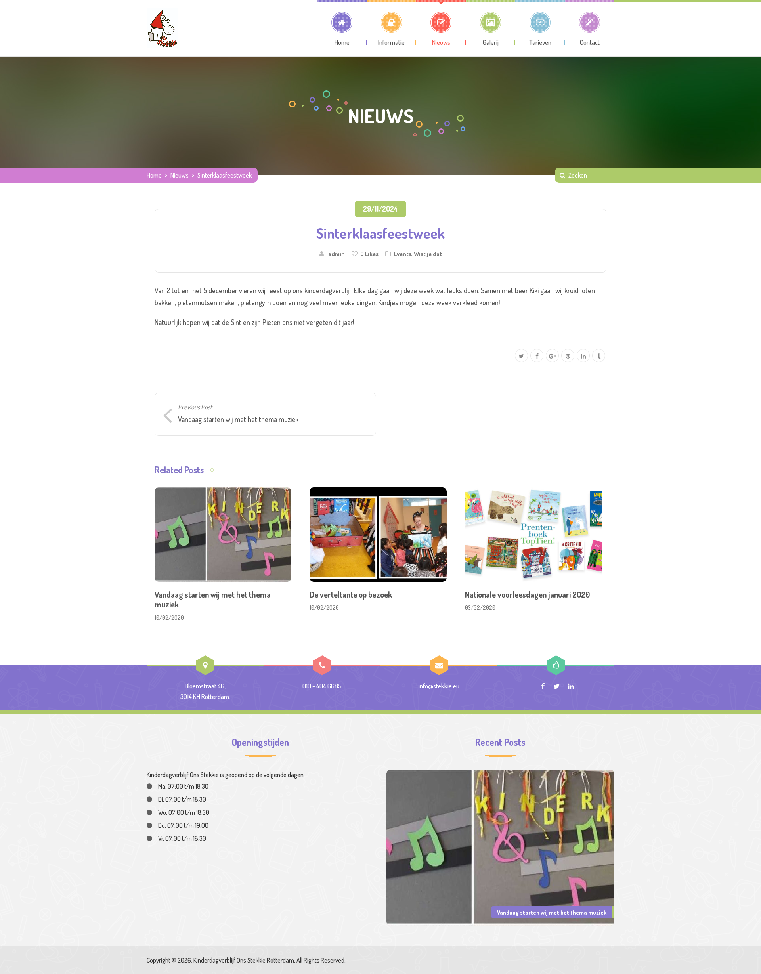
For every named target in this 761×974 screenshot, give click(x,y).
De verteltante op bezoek (351, 594)
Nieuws (179, 175)
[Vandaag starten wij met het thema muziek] (500, 847)
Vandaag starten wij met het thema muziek (213, 599)
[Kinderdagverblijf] (162, 28)
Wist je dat (428, 254)
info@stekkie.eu (439, 686)
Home (154, 175)
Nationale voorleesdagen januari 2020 (527, 594)
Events (402, 254)
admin (336, 254)
